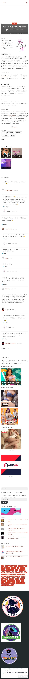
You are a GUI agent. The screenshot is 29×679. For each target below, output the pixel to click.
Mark (6, 258)
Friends (3, 572)
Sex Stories (12, 578)
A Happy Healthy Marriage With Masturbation (15, 556)
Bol (2, 45)
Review (18, 576)
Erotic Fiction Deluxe (9, 570)
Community (13, 567)
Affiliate (6, 565)
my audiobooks (11, 115)
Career (8, 567)
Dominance (23, 567)
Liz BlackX (3, 2)
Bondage (3, 567)
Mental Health (14, 574)
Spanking (18, 580)
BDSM (11, 565)
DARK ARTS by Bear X (10, 343)
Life (13, 572)
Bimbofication (20, 565)
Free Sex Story (22, 570)
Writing (12, 585)
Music (3, 576)
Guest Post (8, 572)
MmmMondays (22, 574)
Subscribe (4, 502)
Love (25, 572)
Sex (2, 578)
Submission (8, 583)
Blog (14, 23)
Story (22, 580)
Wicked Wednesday (20, 583)
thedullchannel (8, 190)
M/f (2, 574)
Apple (2, 43)
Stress (3, 583)
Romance (23, 576)
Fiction (16, 570)
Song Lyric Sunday (10, 580)
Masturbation (7, 574)
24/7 (3, 565)
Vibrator (13, 583)
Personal (13, 576)
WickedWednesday (5, 585)
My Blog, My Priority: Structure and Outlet (14, 546)
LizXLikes (21, 572)
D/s (18, 567)
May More (7, 288)
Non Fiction (8, 576)
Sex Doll (6, 578)
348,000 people (4, 76)
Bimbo (15, 565)
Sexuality (22, 578)
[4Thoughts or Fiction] (14, 127)
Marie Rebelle (8, 229)
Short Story (4, 580)
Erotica (3, 570)
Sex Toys (17, 578)
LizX (16, 572)
